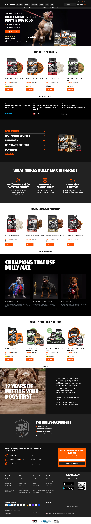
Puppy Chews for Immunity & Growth (35, 235)
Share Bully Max (36, 485)
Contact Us (34, 495)
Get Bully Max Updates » (72, 463)
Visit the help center (16, 464)
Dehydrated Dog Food (17, 145)
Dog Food (7, 478)
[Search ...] (65, 4)
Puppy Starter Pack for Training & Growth (54, 349)
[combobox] (70, 4)
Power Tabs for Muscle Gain (53, 78)
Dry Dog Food (22, 488)
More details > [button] (39, 435)
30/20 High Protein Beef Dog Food (14, 78)
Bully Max (71, 397)
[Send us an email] (6, 460)
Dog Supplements (9, 481)
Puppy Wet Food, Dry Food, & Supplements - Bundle (33, 349)
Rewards (34, 483)
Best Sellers (12, 131)
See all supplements (45, 251)
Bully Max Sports (50, 478)
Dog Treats (11, 149)
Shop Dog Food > (12, 32)
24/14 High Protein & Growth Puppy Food (76, 79)
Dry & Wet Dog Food (10, 348)
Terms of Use (49, 492)
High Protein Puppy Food (24, 492)
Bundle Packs (8, 485)
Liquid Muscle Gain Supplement (75, 235)
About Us (34, 478)
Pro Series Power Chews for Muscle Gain (55, 236)
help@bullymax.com (74, 506)
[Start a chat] (6, 455)
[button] (1, 513)
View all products (9, 488)
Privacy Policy (49, 485)
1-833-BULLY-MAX (73, 505)
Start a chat (14, 455)
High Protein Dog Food (17, 136)
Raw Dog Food (8, 483)
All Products (9, 154)
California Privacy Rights (51, 488)
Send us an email (15, 459)
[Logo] (10, 5)
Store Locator (35, 492)
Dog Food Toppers (23, 483)
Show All (45, 366)
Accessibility (49, 483)
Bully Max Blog (49, 481)
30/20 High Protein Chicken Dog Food (35, 78)
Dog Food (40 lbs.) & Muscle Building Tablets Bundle (76, 349)
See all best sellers (45, 96)
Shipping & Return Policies (38, 490)
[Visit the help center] (6, 463)
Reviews (34, 481)
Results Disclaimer (50, 490)
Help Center (35, 488)
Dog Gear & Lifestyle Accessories (9, 491)
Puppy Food (11, 140)
